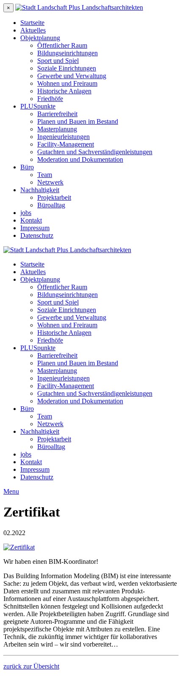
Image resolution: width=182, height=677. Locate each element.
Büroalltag (51, 205)
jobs (25, 212)
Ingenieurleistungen (63, 136)
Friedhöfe (50, 98)
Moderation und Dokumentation (80, 159)
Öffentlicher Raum (62, 45)
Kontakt (31, 220)
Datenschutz (36, 235)
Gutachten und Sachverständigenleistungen (94, 151)
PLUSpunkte (37, 106)
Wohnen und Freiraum (67, 83)
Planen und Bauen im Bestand (77, 121)
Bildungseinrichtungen (67, 53)
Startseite (32, 22)
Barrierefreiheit (57, 113)
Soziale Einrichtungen (66, 68)
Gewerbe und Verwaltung (71, 75)
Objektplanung (40, 37)
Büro (27, 167)
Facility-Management (65, 144)
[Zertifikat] (19, 547)
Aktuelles (33, 30)
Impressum (35, 227)
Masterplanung (57, 129)
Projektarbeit (54, 197)
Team (44, 174)
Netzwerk (50, 182)
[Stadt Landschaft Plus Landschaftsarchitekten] (79, 7)
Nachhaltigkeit (39, 189)
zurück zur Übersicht (31, 666)
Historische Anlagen (64, 91)
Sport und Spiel (58, 60)
